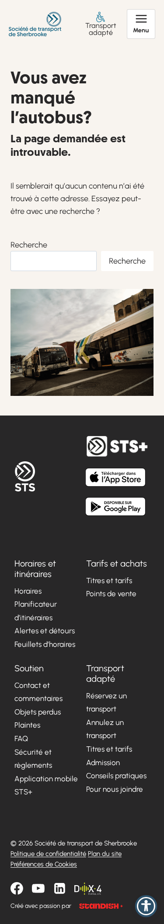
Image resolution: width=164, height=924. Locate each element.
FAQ (21, 738)
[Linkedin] (59, 888)
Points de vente (111, 593)
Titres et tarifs (109, 580)
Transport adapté (100, 28)
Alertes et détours (44, 630)
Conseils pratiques (116, 775)
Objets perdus (37, 712)
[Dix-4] (87, 888)
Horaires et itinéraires (35, 568)
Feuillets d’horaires (44, 644)
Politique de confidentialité (48, 854)
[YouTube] (38, 888)
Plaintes (27, 725)
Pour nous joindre (114, 789)
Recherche (28, 245)
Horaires (28, 591)
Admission (103, 762)
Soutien (29, 668)
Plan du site (105, 854)
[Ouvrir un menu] (141, 24)
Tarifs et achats (116, 563)
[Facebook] (16, 888)
